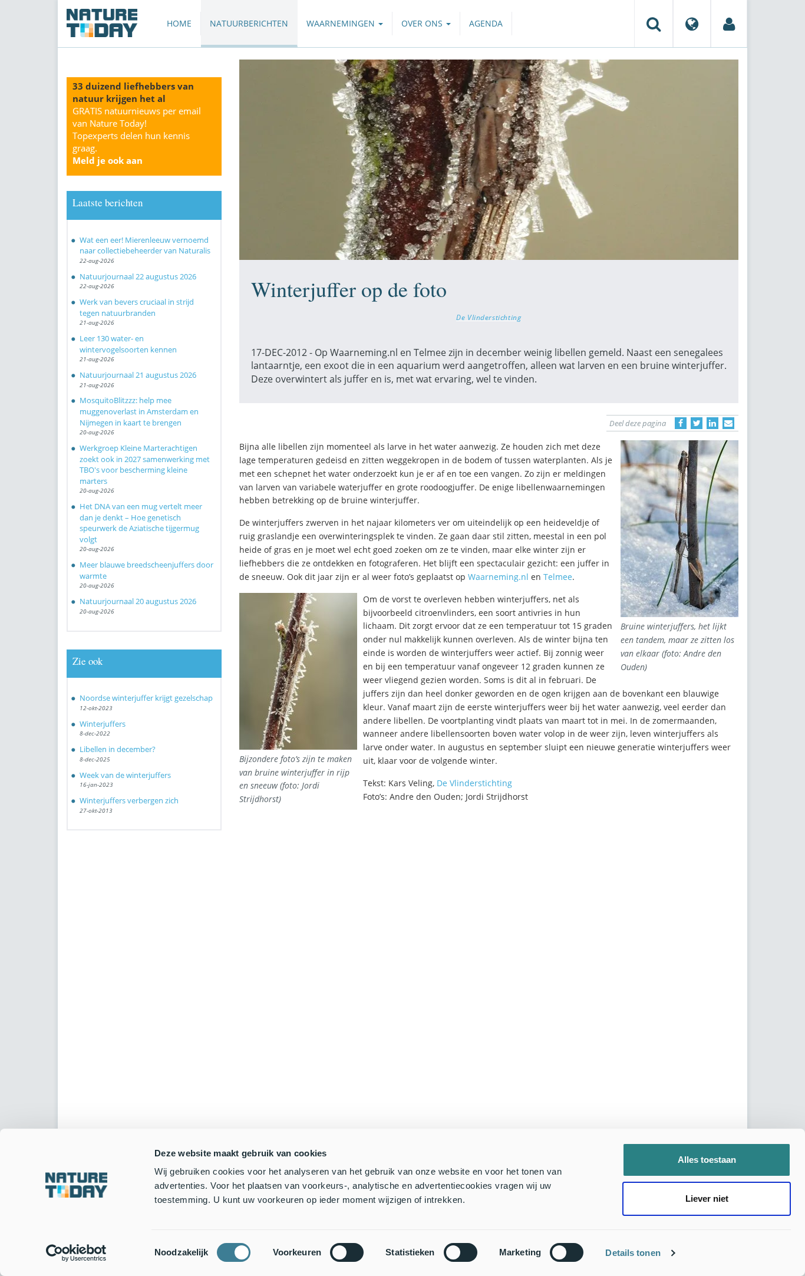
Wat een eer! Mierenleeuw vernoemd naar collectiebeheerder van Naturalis (145, 245)
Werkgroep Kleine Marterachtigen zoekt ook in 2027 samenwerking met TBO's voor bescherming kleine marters (145, 464)
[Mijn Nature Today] (729, 23)
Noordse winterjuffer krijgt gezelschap (146, 698)
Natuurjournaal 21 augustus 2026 (138, 375)
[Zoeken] (653, 23)
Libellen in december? (118, 749)
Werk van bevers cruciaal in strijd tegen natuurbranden (137, 307)
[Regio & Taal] (692, 23)
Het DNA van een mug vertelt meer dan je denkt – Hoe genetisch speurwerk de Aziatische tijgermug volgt (141, 523)
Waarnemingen (341, 23)
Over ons (423, 23)
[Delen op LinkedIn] (712, 423)
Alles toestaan (707, 1160)
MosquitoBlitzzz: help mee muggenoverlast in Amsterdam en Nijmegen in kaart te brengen (139, 411)
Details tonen (632, 1253)
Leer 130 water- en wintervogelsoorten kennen (128, 344)
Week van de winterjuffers (125, 775)
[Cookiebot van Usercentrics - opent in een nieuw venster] (76, 1253)
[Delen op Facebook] (681, 423)
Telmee (557, 576)
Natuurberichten (249, 23)
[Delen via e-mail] (728, 423)
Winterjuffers (103, 723)
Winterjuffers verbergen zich (129, 800)
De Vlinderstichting (488, 317)
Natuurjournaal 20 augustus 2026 (138, 601)
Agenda (486, 23)
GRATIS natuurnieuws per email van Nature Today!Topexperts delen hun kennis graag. (136, 135)
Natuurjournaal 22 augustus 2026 (138, 276)
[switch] (347, 1252)
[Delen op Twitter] (696, 423)
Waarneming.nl (498, 576)
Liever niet (706, 1198)
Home (179, 23)
